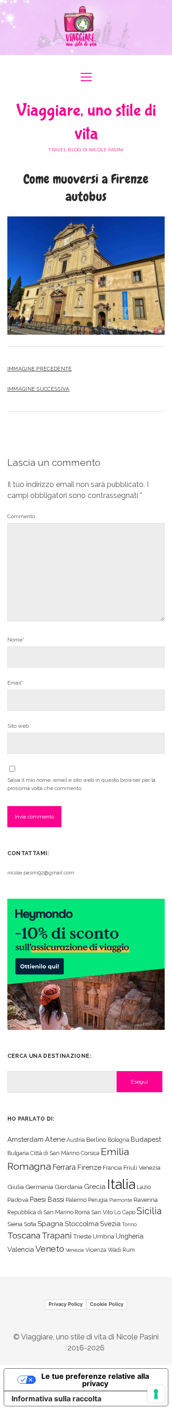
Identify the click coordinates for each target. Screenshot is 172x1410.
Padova (17, 1199)
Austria (76, 1139)
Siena (14, 1224)
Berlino (96, 1139)
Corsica (90, 1153)
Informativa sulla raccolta (56, 1398)
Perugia (98, 1199)
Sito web (18, 726)
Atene (55, 1139)
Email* (15, 683)
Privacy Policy (66, 1304)
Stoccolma (82, 1224)
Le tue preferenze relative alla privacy (95, 1379)
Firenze (89, 1167)
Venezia (75, 1250)
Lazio (144, 1186)
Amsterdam (25, 1139)
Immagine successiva (38, 389)
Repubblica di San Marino (40, 1212)
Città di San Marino (54, 1153)
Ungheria (130, 1236)
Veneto (49, 1249)
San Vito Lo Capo (113, 1212)
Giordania (69, 1186)
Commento (21, 516)
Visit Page (86, 27)
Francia (112, 1167)
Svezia (110, 1224)
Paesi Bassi (47, 1199)
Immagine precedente (39, 368)
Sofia (30, 1224)
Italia (121, 1184)
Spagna (50, 1223)
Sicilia (149, 1210)
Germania (39, 1186)
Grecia (94, 1186)
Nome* (15, 639)
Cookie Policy (106, 1304)
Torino (129, 1224)
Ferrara (64, 1167)
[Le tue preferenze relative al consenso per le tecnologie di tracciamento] (156, 1394)
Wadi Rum (121, 1249)
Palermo (76, 1199)
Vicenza (95, 1249)
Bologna (118, 1139)
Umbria (103, 1236)
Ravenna (145, 1199)
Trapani (57, 1235)
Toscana (23, 1235)
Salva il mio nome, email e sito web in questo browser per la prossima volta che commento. (81, 784)
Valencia (20, 1249)
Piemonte (120, 1200)
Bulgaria (18, 1153)
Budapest (146, 1139)
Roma (82, 1212)
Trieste (82, 1236)
